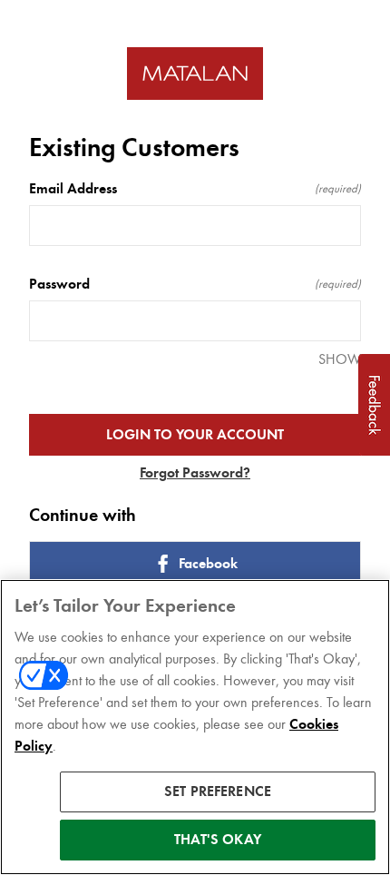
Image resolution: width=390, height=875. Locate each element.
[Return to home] (195, 74)
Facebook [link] (208, 564)
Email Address (195, 189)
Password (195, 284)
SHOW (339, 359)
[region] (195, 727)
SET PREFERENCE (217, 791)
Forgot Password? (195, 473)
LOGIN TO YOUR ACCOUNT (195, 435)
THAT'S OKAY (217, 840)
